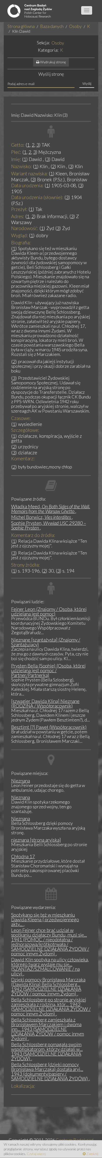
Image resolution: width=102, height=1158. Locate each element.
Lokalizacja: (23, 1086)
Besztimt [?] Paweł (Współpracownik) (49, 727)
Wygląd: (19, 235)
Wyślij (86, 83)
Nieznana (20, 781)
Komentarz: (23, 458)
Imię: (16, 159)
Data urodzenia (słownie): (37, 197)
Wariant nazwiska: (29, 173)
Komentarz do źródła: (33, 535)
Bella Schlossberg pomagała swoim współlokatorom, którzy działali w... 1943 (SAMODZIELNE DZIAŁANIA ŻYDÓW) (47, 1051)
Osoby (75, 26)
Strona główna (21, 26)
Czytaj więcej (36, 1154)
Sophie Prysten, (48, 525)
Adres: (17, 216)
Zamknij (92, 1154)
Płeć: (16, 152)
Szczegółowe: (25, 430)
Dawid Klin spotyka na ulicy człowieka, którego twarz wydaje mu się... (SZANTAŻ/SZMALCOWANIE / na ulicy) (50, 966)
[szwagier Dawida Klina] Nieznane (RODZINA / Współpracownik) (45, 703)
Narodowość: (24, 228)
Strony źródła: (25, 564)
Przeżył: (19, 209)
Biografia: (21, 242)
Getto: (18, 144)
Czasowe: (21, 418)
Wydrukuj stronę (52, 62)
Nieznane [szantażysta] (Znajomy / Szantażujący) (45, 642)
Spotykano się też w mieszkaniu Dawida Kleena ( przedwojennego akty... (45, 919)
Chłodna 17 (23, 856)
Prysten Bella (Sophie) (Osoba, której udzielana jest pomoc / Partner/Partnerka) (48, 670)
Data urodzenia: (27, 185)
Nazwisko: (21, 166)
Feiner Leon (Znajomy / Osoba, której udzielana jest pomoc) (49, 611)
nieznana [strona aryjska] (36, 840)
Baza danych (52, 26)
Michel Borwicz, (41, 517)
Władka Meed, (50, 509)
